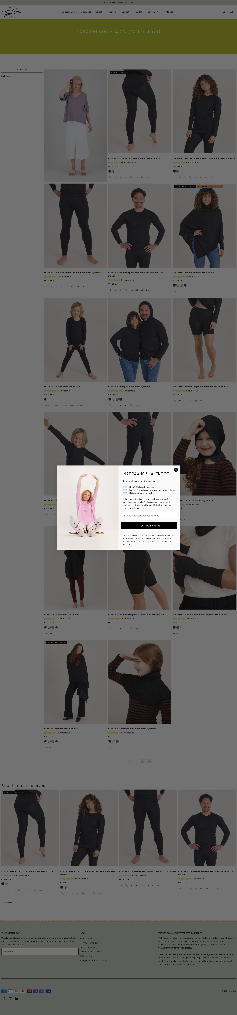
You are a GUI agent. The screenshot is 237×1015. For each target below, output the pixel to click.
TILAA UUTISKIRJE (149, 525)
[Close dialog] (176, 470)
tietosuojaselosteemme (131, 541)
